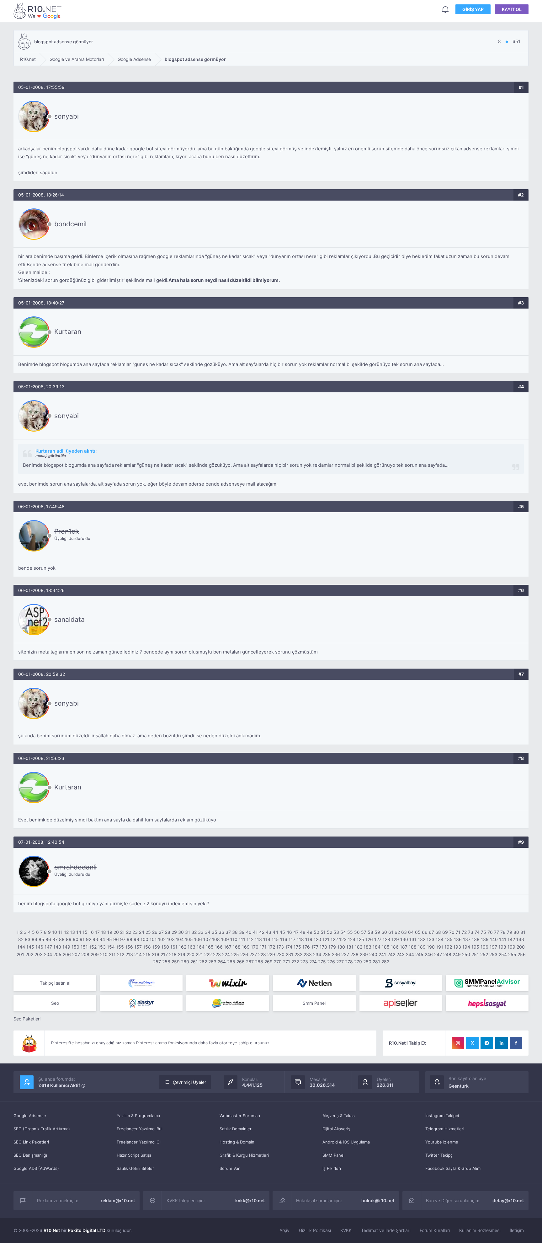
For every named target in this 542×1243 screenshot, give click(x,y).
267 (250, 961)
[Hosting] (141, 983)
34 (207, 932)
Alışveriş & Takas (338, 1115)
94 (102, 939)
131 (413, 939)
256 (522, 954)
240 (373, 954)
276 (331, 961)
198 (502, 947)
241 (382, 954)
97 (122, 939)
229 (271, 954)
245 (419, 954)
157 (138, 947)
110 (233, 939)
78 (503, 932)
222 (208, 954)
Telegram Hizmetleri (444, 1128)
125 (360, 939)
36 (221, 932)
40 (249, 932)
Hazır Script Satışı (134, 1155)
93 (95, 939)
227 (253, 954)
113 (258, 939)
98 (129, 939)
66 (425, 932)
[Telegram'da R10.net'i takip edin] (487, 1043)
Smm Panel (314, 1003)
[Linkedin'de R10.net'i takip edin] (501, 1043)
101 (153, 939)
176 (306, 947)
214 (138, 954)
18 (103, 932)
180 (341, 947)
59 (377, 932)
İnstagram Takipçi (442, 1115)
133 (430, 939)
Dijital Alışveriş (336, 1128)
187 (403, 947)
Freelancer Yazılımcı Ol (139, 1141)
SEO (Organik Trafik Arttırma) (41, 1128)
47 (296, 932)
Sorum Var (230, 1168)
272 (295, 961)
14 (78, 932)
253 (493, 954)
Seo (55, 1003)
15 (85, 932)
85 (41, 939)
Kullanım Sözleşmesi (479, 1230)
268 (259, 961)
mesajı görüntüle (50, 455)
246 (429, 954)
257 (157, 961)
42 (261, 932)
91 (82, 939)
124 (351, 939)
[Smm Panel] (400, 983)
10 (54, 932)
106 (198, 939)
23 (135, 932)
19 (109, 932)
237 (345, 954)
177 (314, 947)
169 (246, 947)
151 (84, 947)
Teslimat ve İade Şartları (385, 1230)
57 (363, 932)
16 (91, 932)
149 (66, 947)
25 (148, 932)
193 (457, 947)
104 (180, 939)
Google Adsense (29, 1115)
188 (413, 947)
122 (334, 939)
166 (219, 947)
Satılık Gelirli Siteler (135, 1168)
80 (516, 932)
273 (304, 961)
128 (386, 939)
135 (449, 939)
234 (317, 954)
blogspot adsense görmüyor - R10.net (38, 10)
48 (303, 932)
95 (109, 939)
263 (212, 961)
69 (445, 932)
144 (21, 947)
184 (376, 947)
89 (69, 939)
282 (385, 961)
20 (116, 932)
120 (317, 939)
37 (228, 932)
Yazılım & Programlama (138, 1115)
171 (263, 947)
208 (85, 954)
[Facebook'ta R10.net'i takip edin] (516, 1043)
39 (242, 932)
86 (48, 939)
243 (400, 954)
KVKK (346, 1230)
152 (93, 947)
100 (144, 939)
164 (201, 947)
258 (166, 961)
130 (404, 939)
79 (509, 932)
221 (199, 954)
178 (323, 947)
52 (329, 932)
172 (271, 947)
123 (343, 939)
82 (21, 939)
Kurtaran (67, 331)
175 (297, 947)
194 (466, 947)
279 (358, 961)
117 (292, 939)
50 (316, 932)
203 (39, 954)
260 (185, 961)
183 (367, 947)
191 (439, 947)
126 (369, 939)
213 (129, 954)
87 (55, 939)
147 (48, 947)
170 (254, 947)
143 (520, 939)
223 (217, 954)
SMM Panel (333, 1155)
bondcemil (70, 224)
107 (207, 939)
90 (75, 939)
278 (349, 961)
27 (161, 932)
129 (395, 939)
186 (395, 947)
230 (280, 954)
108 (216, 939)
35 (214, 932)
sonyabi (66, 116)
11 (60, 932)
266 (240, 961)
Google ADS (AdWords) (36, 1168)
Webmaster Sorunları (240, 1115)
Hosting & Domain (237, 1141)
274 (313, 961)
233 (308, 954)
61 (390, 932)
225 (235, 954)
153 (102, 947)
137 (466, 939)
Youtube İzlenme (441, 1141)
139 (485, 939)
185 (386, 947)
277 (340, 961)
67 (431, 932)
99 (136, 939)
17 (97, 932)
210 (104, 954)
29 (174, 932)
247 (438, 954)
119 (308, 939)
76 (490, 932)
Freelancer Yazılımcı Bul (139, 1128)
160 (165, 947)
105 (189, 939)
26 (154, 932)
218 (173, 954)
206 (67, 954)
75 (483, 932)
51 (323, 932)
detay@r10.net (508, 1200)
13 (72, 932)
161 (174, 947)
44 (275, 932)
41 (255, 932)
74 (477, 932)
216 (155, 954)
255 (512, 954)
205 (57, 954)
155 (120, 947)
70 (451, 932)
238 (354, 954)
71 (458, 932)
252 (484, 954)
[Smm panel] (487, 983)
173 (280, 947)
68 (438, 932)
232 (298, 954)
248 (447, 954)
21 (122, 932)
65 (418, 932)
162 (182, 947)
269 (268, 961)
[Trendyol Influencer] (227, 983)
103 (171, 939)
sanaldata (69, 619)
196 (484, 947)
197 (493, 947)
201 (20, 954)
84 (34, 939)
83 (27, 939)
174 (288, 947)
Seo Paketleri (26, 1018)
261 (194, 961)
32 (194, 932)
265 (231, 961)
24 (141, 932)
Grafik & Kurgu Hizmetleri (244, 1155)
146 (39, 947)
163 (191, 947)
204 (48, 954)
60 (384, 932)
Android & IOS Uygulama (346, 1141)
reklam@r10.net (118, 1200)
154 (111, 947)
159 (156, 947)
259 (176, 961)
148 (57, 947)
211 (112, 954)
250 (466, 954)
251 (475, 954)
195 (475, 947)
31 (187, 932)
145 (30, 947)
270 (278, 961)
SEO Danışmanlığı (30, 1155)
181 (349, 947)
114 (266, 939)
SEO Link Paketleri (31, 1141)
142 (511, 939)
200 (521, 947)
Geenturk (459, 1086)
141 (502, 939)
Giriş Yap (473, 9)
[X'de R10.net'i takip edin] (472, 1043)
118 (300, 939)
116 (283, 939)
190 (431, 947)
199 (511, 947)
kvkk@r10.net (250, 1200)
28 (167, 932)
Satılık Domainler (236, 1128)
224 (226, 954)
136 (458, 939)
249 (457, 954)
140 (494, 939)
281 (376, 961)
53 (336, 932)
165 (210, 947)
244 (410, 954)
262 (203, 961)
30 (181, 932)
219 (181, 954)
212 (120, 954)
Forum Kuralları (435, 1230)
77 (496, 932)
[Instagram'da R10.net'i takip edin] (458, 1043)
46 (289, 932)
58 (370, 932)
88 (62, 939)
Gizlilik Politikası (315, 1230)
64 (411, 932)
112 (250, 939)
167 (227, 947)
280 (367, 961)
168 (237, 947)
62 (397, 932)
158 (147, 947)
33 (201, 932)
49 (309, 932)
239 (364, 954)
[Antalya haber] (227, 1003)
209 (95, 954)
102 (162, 939)
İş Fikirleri (331, 1168)
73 (470, 932)
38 (235, 932)
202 (29, 954)
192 (448, 947)
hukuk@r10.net (377, 1200)
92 (88, 939)
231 (289, 954)
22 (128, 932)
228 (262, 954)
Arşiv (284, 1230)
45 (282, 932)
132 (421, 939)
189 (422, 947)
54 (343, 932)
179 (332, 947)
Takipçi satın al (55, 983)
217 (164, 954)
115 (275, 939)
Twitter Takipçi (439, 1155)
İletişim (517, 1230)
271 (286, 961)
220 (190, 954)
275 (322, 961)
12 (66, 932)
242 (391, 954)
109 (225, 939)
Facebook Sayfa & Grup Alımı (453, 1168)
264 (222, 961)
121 (325, 939)
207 (76, 954)
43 (268, 932)
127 (377, 939)
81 (522, 932)
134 (440, 939)
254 (503, 954)
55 (350, 932)
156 (129, 947)
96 (116, 939)
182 (358, 947)
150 (75, 947)
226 (244, 954)
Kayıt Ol (512, 9)
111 (242, 939)
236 (336, 954)
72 (464, 932)
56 (357, 932)
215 (147, 954)
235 (326, 954)
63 (404, 932)
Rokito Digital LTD (86, 1230)
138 (476, 939)
